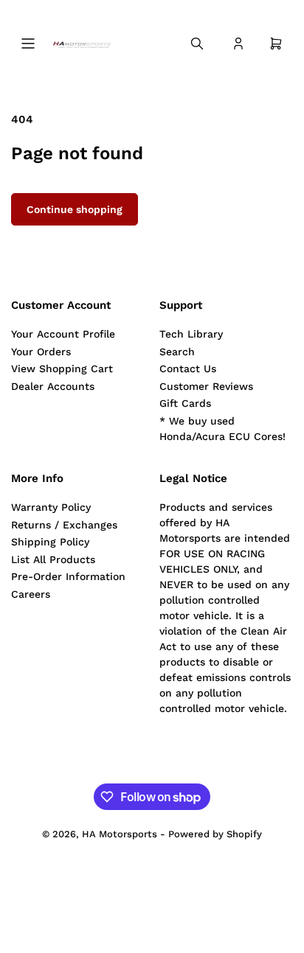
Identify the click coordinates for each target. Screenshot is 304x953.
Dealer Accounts (52, 386)
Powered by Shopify (215, 833)
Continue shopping (74, 209)
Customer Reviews (206, 386)
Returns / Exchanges (64, 525)
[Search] (197, 43)
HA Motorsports (119, 833)
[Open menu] (28, 43)
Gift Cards (185, 403)
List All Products (53, 559)
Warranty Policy (51, 507)
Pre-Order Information (68, 576)
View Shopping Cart (62, 368)
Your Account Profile (63, 334)
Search (177, 351)
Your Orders (41, 351)
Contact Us (187, 368)
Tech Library (191, 334)
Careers (30, 594)
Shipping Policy (50, 542)
